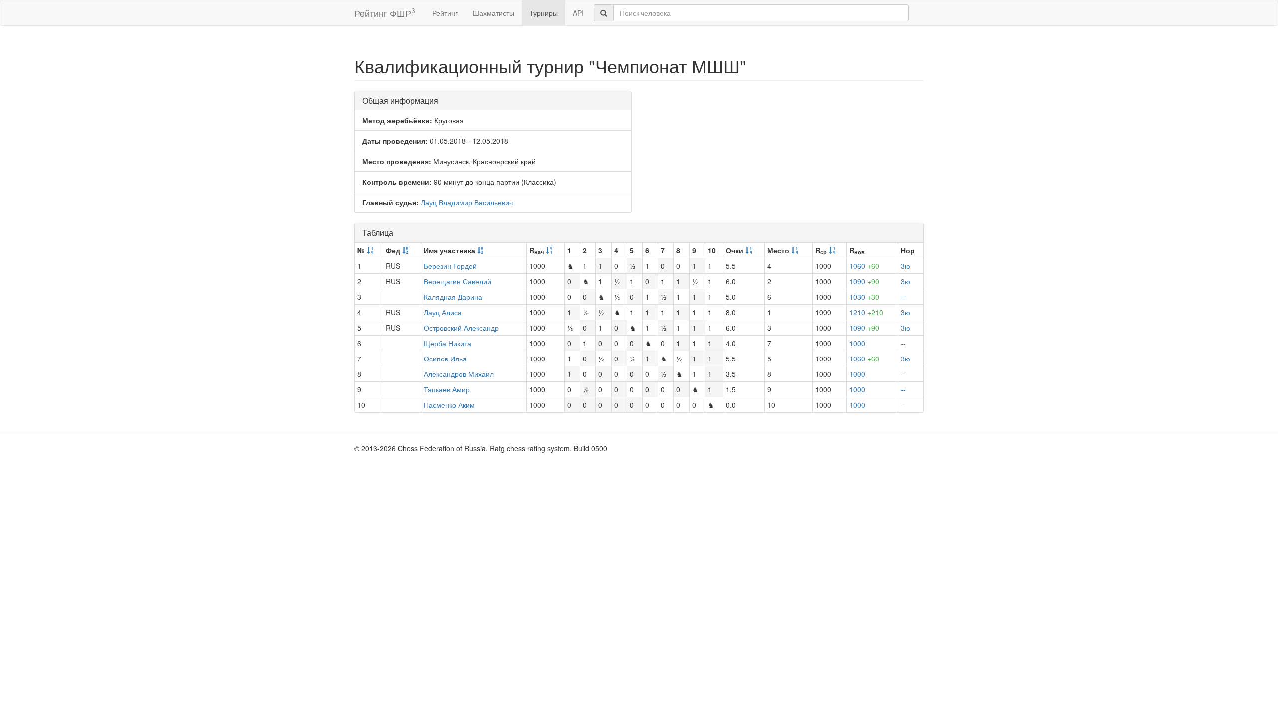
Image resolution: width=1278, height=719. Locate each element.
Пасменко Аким (449, 405)
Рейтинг (445, 13)
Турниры (543, 13)
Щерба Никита (447, 343)
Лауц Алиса (443, 312)
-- (903, 297)
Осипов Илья (445, 358)
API (578, 13)
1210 (866, 312)
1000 (857, 343)
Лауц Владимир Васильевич (467, 202)
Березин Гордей (450, 266)
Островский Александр (461, 328)
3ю (905, 266)
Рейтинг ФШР (384, 12)
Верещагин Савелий (457, 281)
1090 (864, 281)
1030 (864, 297)
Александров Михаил (459, 374)
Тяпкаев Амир (447, 389)
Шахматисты (493, 13)
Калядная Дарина (453, 297)
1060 (864, 266)
